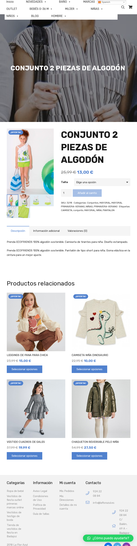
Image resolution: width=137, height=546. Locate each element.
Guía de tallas (41, 513)
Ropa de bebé (15, 491)
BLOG (35, 16)
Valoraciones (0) (77, 230)
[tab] (18, 231)
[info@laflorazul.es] (89, 503)
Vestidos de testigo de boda (14, 516)
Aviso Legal (40, 491)
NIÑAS (95, 9)
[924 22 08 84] (89, 494)
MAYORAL (105, 202)
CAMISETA (66, 210)
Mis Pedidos (66, 491)
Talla (64, 182)
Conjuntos (92, 202)
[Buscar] (122, 7)
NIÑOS (10, 16)
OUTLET (11, 9)
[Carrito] (130, 7)
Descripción (18, 230)
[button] (108, 538)
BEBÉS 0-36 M (39, 9)
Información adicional (46, 230)
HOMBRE (57, 16)
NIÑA (99, 210)
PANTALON (109, 210)
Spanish (105, 2)
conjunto (78, 210)
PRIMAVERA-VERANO (106, 206)
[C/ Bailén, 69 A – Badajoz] (115, 526)
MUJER (69, 9)
